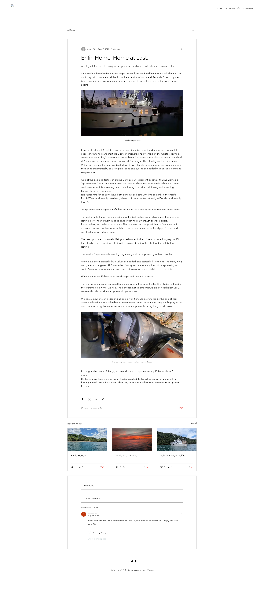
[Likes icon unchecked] (89, 532)
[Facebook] (128, 561)
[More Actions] (181, 514)
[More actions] (181, 49)
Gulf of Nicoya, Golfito (172, 455)
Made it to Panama (126, 455)
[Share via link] (102, 399)
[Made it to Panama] (132, 439)
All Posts (71, 30)
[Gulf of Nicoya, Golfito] (176, 439)
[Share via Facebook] (82, 399)
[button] (193, 30)
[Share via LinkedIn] (96, 399)
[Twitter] (132, 561)
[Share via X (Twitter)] (89, 399)
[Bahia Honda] (87, 439)
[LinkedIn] (136, 561)
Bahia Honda (78, 455)
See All (194, 423)
